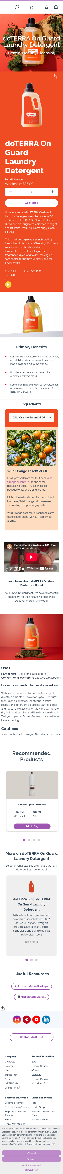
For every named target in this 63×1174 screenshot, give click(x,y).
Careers (9, 1066)
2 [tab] (29, 840)
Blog (34, 1061)
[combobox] (31, 417)
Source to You (12, 1087)
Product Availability (41, 1119)
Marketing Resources (33, 997)
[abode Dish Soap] (32, 785)
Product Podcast (40, 1079)
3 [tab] (34, 840)
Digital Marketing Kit (15, 1124)
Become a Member (14, 1102)
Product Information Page (33, 986)
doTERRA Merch (13, 1083)
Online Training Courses (17, 1107)
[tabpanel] (32, 801)
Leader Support (39, 1107)
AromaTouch (38, 1083)
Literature (36, 1074)
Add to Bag (31, 203)
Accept (31, 1152)
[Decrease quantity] (10, 191)
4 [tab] (38, 840)
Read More (31, 941)
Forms (8, 1119)
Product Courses (40, 1066)
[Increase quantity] (52, 191)
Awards (8, 1079)
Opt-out (31, 1159)
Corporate (10, 1061)
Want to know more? (31, 1165)
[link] (46, 7)
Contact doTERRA (31, 1037)
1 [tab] (24, 840)
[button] (8, 284)
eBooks (35, 1070)
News (8, 1070)
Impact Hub (11, 1074)
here (52, 1144)
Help (34, 1102)
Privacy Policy (31, 1170)
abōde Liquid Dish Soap (32, 804)
